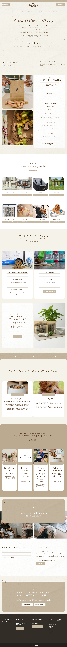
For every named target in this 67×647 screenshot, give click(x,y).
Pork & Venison (49, 279)
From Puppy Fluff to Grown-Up (9, 471)
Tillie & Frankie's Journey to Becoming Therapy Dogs (40, 475)
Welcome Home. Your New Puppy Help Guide (56, 472)
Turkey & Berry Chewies (50, 282)
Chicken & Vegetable (52, 277)
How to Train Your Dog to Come (8, 553)
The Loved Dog (5, 557)
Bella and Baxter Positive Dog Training (25, 472)
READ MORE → (9, 463)
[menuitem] (12, 11)
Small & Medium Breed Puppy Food (49, 274)
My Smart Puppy (5, 551)
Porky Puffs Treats (49, 285)
